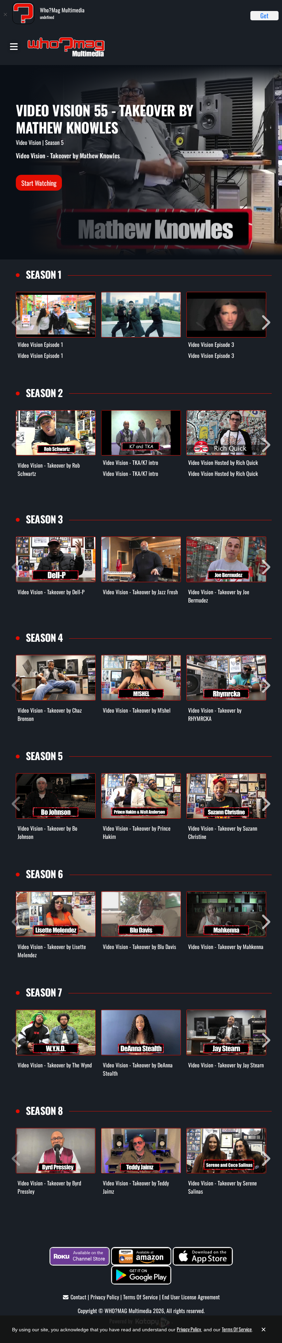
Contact (78, 1297)
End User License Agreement (191, 1297)
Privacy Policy (104, 1297)
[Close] (5, 14)
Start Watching (38, 183)
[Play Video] (56, 315)
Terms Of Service (140, 1297)
